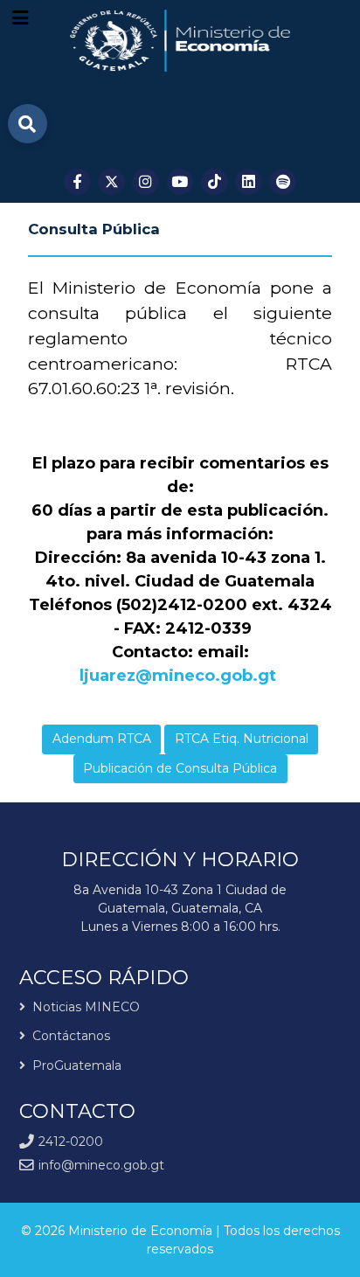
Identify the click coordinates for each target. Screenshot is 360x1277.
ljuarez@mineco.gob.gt (178, 675)
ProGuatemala (76, 1065)
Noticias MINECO (86, 1008)
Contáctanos (71, 1036)
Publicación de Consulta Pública (180, 768)
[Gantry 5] (180, 40)
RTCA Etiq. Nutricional (241, 738)
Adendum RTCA (101, 738)
